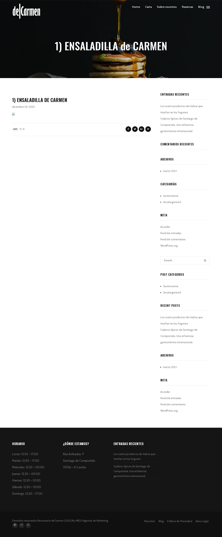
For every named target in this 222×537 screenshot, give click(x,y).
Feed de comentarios (173, 239)
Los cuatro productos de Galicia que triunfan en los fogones (181, 109)
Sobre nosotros (167, 7)
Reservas (187, 7)
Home (136, 7)
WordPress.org (169, 245)
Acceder (165, 227)
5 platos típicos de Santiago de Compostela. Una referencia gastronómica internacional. (178, 125)
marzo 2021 (170, 171)
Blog (201, 7)
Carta (148, 7)
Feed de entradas (170, 233)
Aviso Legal (202, 521)
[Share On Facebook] (128, 129)
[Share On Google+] (141, 129)
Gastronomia (170, 195)
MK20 (79, 520)
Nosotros (149, 521)
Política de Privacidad (179, 521)
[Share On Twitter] (135, 129)
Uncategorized (172, 202)
